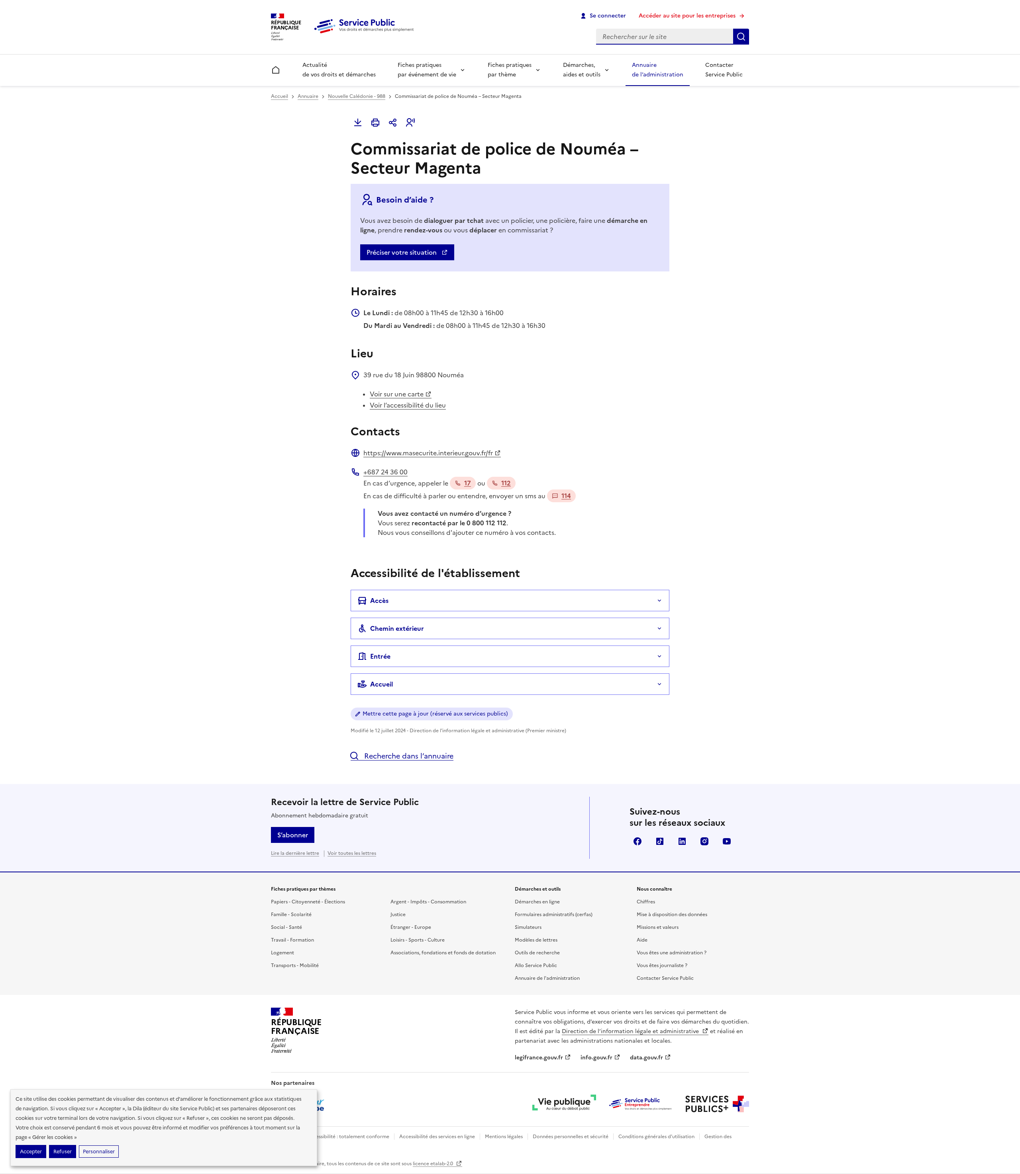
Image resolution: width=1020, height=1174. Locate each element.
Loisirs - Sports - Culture (417, 940)
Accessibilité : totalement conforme (348, 1136)
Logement (282, 952)
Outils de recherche (537, 952)
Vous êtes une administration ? (671, 952)
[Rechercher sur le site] (741, 37)
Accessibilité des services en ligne (437, 1136)
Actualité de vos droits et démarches (339, 70)
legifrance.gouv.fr (539, 1057)
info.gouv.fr (596, 1057)
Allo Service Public (536, 965)
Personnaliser (99, 1151)
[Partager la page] (393, 122)
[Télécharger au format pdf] (358, 122)
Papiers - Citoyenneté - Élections (308, 901)
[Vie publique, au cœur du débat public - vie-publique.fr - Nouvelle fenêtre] (564, 1104)
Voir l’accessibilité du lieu (408, 405)
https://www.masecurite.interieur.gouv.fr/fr (428, 453)
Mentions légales (504, 1136)
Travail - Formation (292, 940)
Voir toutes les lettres (352, 853)
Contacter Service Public (724, 70)
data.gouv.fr (646, 1057)
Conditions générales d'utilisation (656, 1136)
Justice (398, 914)
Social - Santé (286, 927)
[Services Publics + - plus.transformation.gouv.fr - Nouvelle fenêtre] (717, 1104)
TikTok (660, 841)
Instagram (704, 841)
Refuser (62, 1151)
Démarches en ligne (537, 901)
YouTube (727, 841)
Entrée (380, 656)
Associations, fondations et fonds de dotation (443, 952)
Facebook (637, 841)
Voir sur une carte (397, 394)
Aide (642, 940)
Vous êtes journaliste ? (662, 965)
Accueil (279, 96)
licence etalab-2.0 (433, 1163)
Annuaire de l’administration (657, 70)
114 (566, 496)
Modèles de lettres (536, 940)
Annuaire (308, 96)
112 (506, 483)
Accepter (31, 1151)
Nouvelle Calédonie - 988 (356, 96)
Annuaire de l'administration (547, 978)
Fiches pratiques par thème (510, 70)
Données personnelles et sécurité (570, 1136)
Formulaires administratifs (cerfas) (553, 914)
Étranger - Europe (410, 927)
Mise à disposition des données (672, 914)
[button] (410, 122)
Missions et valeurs (658, 927)
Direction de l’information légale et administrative (631, 1031)
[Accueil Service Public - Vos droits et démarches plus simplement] (366, 34)
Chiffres (646, 901)
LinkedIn (682, 841)
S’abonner (292, 835)
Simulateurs (528, 927)
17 (467, 483)
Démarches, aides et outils (581, 70)
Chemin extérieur (397, 628)
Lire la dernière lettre (295, 853)
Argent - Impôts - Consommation (428, 901)
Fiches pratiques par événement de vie (427, 70)
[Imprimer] (375, 122)
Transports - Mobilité (295, 965)
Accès (379, 600)
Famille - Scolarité (291, 914)
